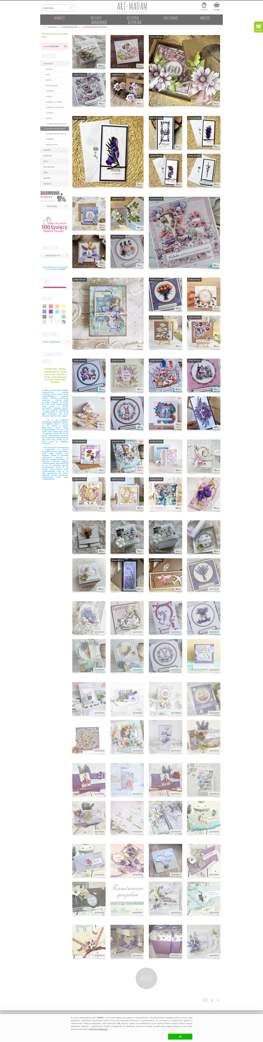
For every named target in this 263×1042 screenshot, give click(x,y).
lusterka (50, 91)
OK (180, 1036)
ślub (45, 172)
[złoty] (57, 322)
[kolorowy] (64, 322)
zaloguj (204, 10)
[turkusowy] (57, 312)
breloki (49, 69)
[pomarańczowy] (57, 306)
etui (48, 74)
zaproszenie (51, 144)
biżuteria (47, 155)
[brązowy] (44, 306)
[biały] (57, 317)
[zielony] (64, 317)
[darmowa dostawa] (54, 196)
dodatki (47, 150)
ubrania (47, 183)
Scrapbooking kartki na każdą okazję (55, 35)
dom (45, 161)
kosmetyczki (52, 85)
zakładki (50, 139)
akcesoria (48, 63)
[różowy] (64, 312)
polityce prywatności (98, 1029)
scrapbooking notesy (56, 133)
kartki (48, 80)
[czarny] (44, 317)
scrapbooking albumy (56, 124)
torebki (46, 178)
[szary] (51, 317)
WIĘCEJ (146, 978)
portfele (50, 113)
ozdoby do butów (54, 102)
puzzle (49, 118)
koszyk (217, 10)
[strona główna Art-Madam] (131, 7)
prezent (62, 269)
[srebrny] (51, 322)
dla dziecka (48, 167)
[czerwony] (51, 306)
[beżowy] (44, 322)
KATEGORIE (49, 56)
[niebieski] (44, 312)
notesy (49, 96)
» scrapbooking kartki (54, 128)
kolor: (51, 46)
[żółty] (64, 306)
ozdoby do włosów (54, 107)
